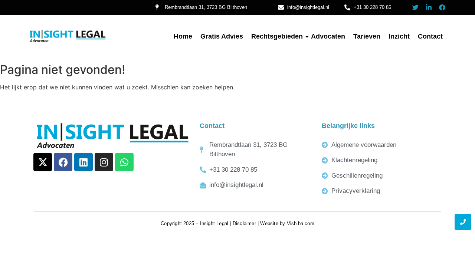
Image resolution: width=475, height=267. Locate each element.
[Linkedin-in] (429, 7)
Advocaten (328, 36)
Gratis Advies (221, 36)
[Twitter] (415, 7)
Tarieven (366, 36)
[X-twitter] (42, 162)
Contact (430, 36)
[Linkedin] (83, 162)
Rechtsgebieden (277, 36)
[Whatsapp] (124, 162)
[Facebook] (442, 7)
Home (183, 36)
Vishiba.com (300, 223)
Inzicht (399, 36)
